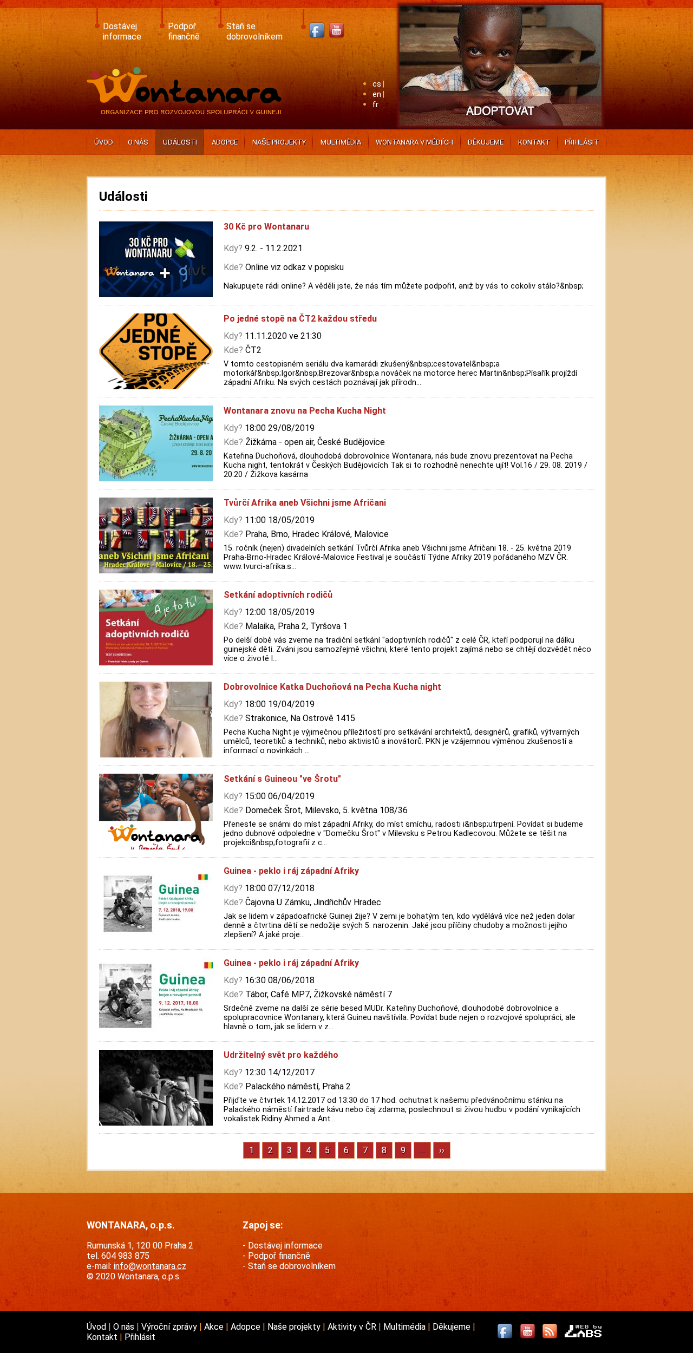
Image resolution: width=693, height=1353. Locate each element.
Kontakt (534, 142)
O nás (138, 142)
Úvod (103, 142)
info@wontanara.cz (150, 1266)
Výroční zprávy (170, 1327)
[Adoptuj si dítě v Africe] (500, 127)
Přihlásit (582, 142)
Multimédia (341, 142)
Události (180, 142)
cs (376, 84)
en (376, 94)
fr (375, 104)
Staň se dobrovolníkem (254, 31)
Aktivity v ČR (353, 1327)
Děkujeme (486, 142)
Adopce (225, 142)
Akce (215, 1327)
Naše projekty (279, 142)
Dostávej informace (122, 31)
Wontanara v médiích (414, 142)
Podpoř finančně (184, 31)
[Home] (186, 111)
